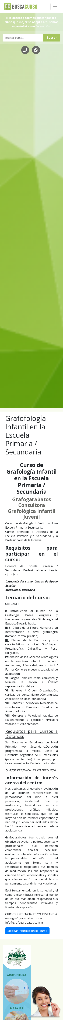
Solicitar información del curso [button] (27, 931)
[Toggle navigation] (55, 6)
